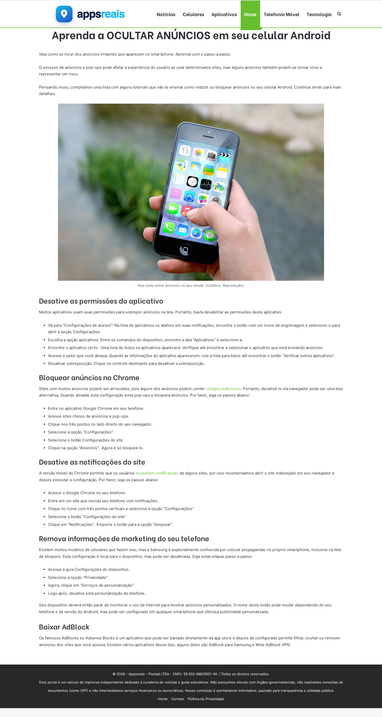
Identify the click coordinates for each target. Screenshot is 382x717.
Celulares (193, 13)
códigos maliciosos (223, 388)
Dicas (250, 13)
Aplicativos (224, 13)
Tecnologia (319, 13)
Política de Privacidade (206, 699)
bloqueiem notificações (158, 473)
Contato (177, 699)
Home (163, 699)
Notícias (166, 13)
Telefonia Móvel (281, 13)
